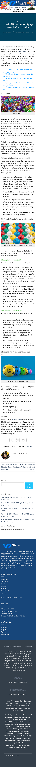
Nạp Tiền (4, 630)
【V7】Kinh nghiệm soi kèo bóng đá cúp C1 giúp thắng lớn (9, 467)
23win (20, 597)
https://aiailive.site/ (13, 731)
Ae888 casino (24, 668)
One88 (26, 733)
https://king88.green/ (12, 740)
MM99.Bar (22, 719)
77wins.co (8, 729)
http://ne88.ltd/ (18, 743)
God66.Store (10, 726)
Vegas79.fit (10, 733)
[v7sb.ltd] (19, 3)
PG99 (30, 715)
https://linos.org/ (10, 736)
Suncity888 (25, 731)
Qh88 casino (15, 670)
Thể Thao (4, 581)
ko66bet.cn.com (25, 724)
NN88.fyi (29, 736)
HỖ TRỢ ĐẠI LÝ (15, 701)
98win (15, 597)
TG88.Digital (9, 724)
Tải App (3, 632)
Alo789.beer (26, 717)
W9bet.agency (18, 729)
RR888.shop (13, 719)
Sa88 (16, 724)
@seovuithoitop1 (27, 32)
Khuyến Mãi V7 (6, 634)
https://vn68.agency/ (23, 726)
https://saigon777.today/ (14, 745)
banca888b (21, 736)
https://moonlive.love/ (22, 738)
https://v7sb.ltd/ (17, 419)
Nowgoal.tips (25, 740)
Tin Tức (3, 593)
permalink (29, 446)
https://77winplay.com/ (13, 722)
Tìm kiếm (4, 481)
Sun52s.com (26, 722)
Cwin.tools (19, 733)
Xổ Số (18, 22)
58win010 (17, 717)
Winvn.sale (28, 729)
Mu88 (23, 670)
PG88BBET (9, 717)
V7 (11, 63)
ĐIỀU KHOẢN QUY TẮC (20, 706)
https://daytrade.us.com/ (17, 747)
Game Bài (4, 579)
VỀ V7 (7, 701)
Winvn (26, 745)
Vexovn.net (10, 738)
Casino (3, 586)
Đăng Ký (4, 627)
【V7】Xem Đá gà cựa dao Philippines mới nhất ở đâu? (26, 467)
